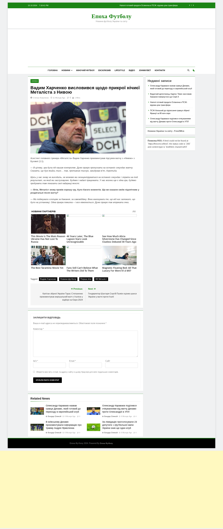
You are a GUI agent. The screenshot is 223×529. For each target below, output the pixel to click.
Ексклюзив (104, 70)
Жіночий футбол (85, 70)
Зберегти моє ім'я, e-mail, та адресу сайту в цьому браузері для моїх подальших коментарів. (77, 372)
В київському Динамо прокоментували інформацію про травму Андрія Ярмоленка (64, 425)
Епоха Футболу (111, 16)
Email (72, 361)
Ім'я (35, 361)
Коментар (38, 329)
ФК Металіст (101, 279)
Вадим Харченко (48, 279)
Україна (34, 81)
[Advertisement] (111, 47)
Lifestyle (120, 70)
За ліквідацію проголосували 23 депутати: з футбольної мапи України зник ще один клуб (119, 425)
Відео (132, 70)
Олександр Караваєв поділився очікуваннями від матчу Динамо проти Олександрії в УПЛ (119, 408)
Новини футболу (68, 279)
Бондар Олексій (54, 416)
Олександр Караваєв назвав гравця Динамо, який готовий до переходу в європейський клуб (63, 408)
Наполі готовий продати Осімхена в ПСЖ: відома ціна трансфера (149, 5)
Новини (66, 70)
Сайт (107, 361)
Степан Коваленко (41, 98)
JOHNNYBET (145, 70)
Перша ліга (85, 279)
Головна (53, 70)
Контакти (160, 70)
